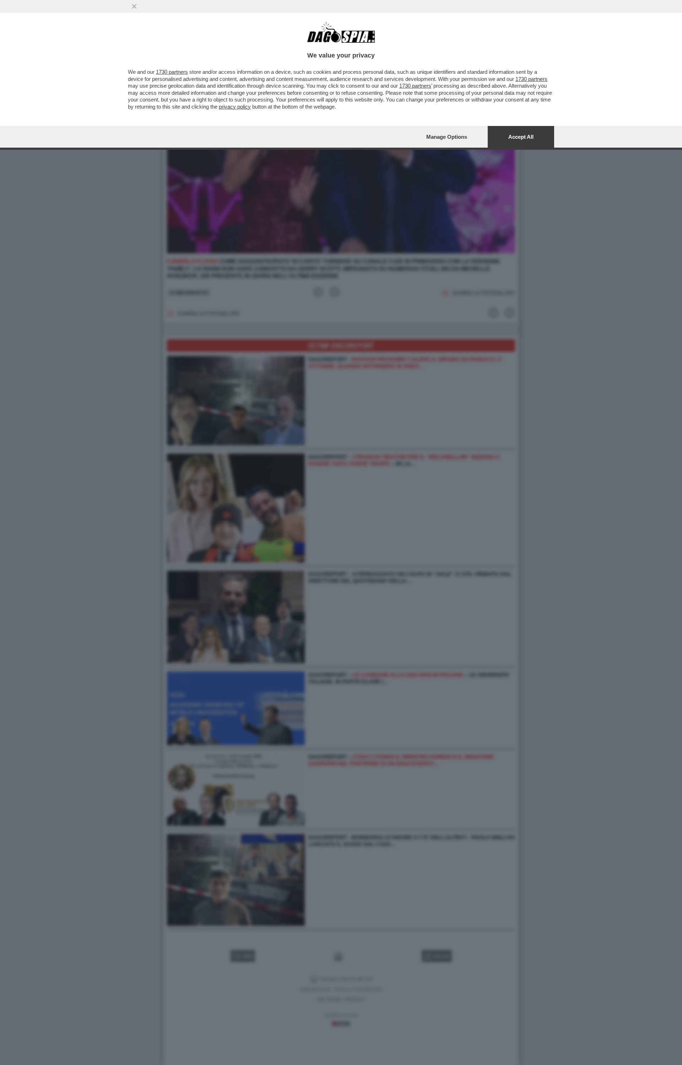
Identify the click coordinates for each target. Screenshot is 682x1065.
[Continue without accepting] (134, 6)
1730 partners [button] (172, 72)
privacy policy (235, 107)
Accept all (521, 137)
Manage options (446, 137)
